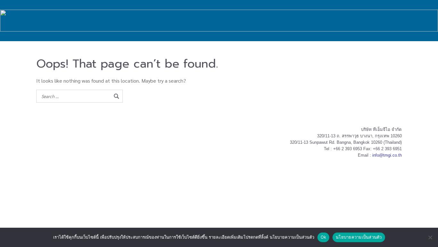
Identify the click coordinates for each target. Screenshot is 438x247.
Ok (323, 237)
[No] (430, 237)
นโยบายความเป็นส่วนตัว (359, 237)
